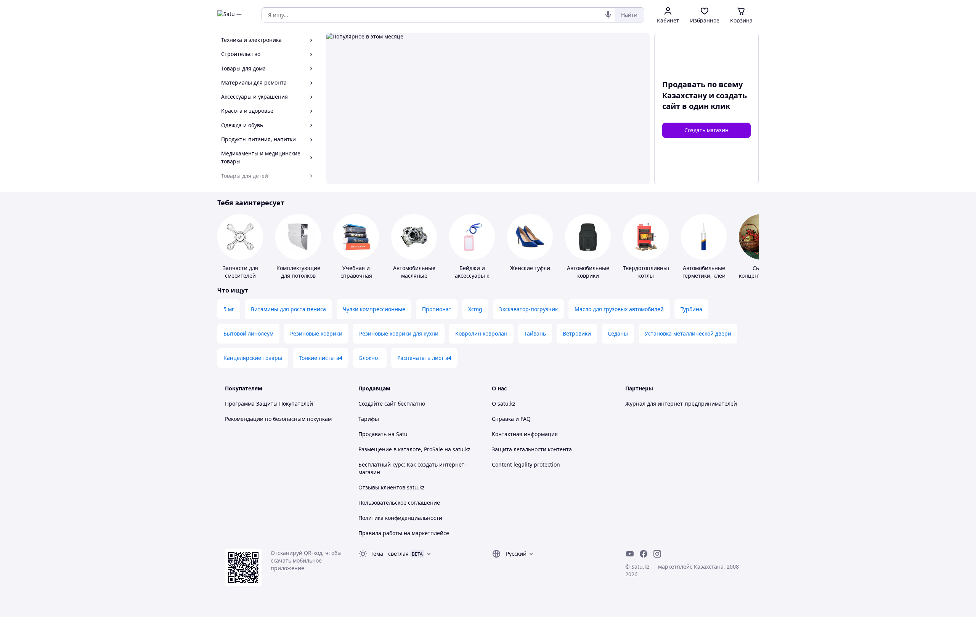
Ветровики (577, 333)
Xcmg (475, 309)
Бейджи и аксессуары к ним (472, 275)
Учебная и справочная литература (356, 275)
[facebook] (643, 553)
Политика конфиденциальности (400, 517)
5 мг (228, 309)
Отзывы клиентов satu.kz (391, 487)
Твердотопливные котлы (647, 271)
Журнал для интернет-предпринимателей (681, 403)
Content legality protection (526, 464)
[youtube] (629, 553)
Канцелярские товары (252, 357)
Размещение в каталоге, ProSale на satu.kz (414, 449)
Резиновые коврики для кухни (398, 333)
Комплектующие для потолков (298, 271)
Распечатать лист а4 (424, 357)
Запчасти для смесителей (240, 271)
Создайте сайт (377, 403)
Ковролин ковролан (481, 333)
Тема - (390, 553)
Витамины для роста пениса (288, 309)
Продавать (372, 434)
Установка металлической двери (688, 333)
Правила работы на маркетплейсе (403, 533)
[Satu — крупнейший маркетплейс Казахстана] (234, 14)
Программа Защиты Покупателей (269, 403)
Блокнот (369, 357)
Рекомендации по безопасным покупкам (278, 418)
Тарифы (368, 418)
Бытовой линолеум (248, 333)
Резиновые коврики (316, 333)
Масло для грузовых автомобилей (619, 309)
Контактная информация (525, 434)
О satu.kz (503, 403)
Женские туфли (530, 268)
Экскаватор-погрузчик (528, 309)
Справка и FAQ (511, 418)
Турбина (691, 309)
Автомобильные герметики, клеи (704, 271)
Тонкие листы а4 (320, 357)
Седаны (618, 333)
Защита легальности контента (532, 449)
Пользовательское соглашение (399, 502)
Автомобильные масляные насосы (414, 275)
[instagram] (657, 553)
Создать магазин (706, 130)
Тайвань (535, 333)
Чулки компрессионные (374, 309)
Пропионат (436, 309)
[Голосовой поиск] (608, 15)
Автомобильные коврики (588, 271)
